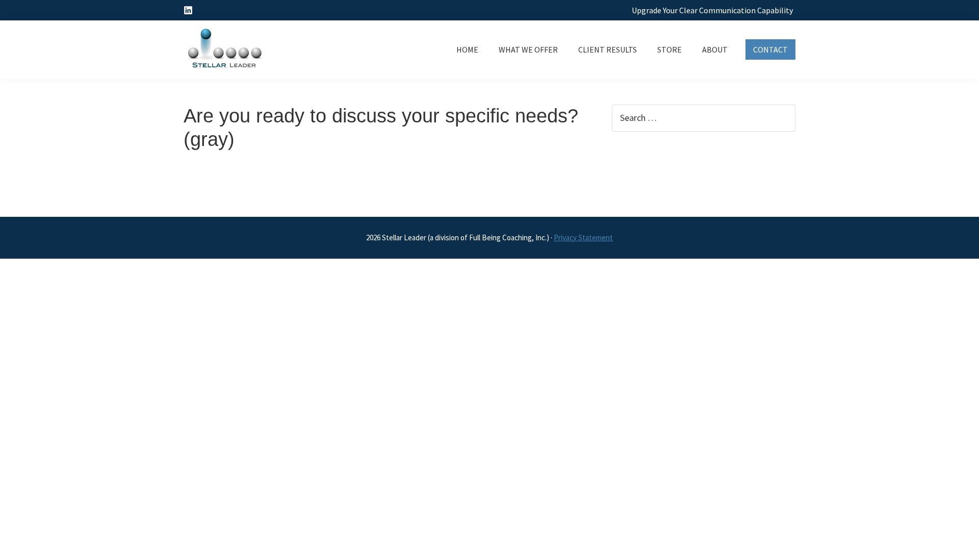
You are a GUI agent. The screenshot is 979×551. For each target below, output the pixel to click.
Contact (770, 49)
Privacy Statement (583, 237)
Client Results (607, 49)
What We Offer (528, 49)
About (715, 49)
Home (467, 49)
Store (669, 49)
